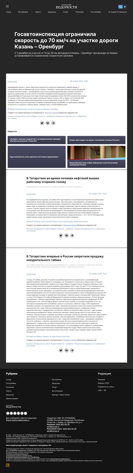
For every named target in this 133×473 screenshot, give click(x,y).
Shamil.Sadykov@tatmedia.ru (17, 420)
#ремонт (30, 221)
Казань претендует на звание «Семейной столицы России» (94, 140)
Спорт (65, 12)
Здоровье (52, 12)
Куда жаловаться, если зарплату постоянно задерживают (34, 157)
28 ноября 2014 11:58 (79, 81)
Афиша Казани (12, 398)
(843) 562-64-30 (63, 424)
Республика (23, 12)
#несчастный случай (43, 221)
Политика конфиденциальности (17, 454)
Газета (38, 12)
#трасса (39, 109)
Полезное (80, 12)
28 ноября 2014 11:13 (98, 274)
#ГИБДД (11, 109)
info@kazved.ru (53, 427)
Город (8, 12)
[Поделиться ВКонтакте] (48, 123)
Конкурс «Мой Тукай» (61, 395)
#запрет (46, 336)
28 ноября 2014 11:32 (98, 194)
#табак (53, 336)
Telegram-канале (51, 113)
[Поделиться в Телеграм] (53, 123)
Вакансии (10, 395)
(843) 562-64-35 (69, 429)
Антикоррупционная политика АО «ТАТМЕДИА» (23, 457)
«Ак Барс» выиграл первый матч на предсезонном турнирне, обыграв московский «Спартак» (35, 140)
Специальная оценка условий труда (19, 455)
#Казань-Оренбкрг (50, 109)
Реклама (101, 380)
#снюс (59, 336)
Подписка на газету (106, 387)
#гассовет (66, 336)
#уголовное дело (66, 221)
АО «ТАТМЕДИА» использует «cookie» (19, 450)
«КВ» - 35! (102, 390)
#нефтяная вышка (81, 221)
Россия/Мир (96, 12)
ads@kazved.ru (53, 431)
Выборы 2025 (103, 383)
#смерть (55, 221)
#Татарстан (31, 336)
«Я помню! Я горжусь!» (117, 12)
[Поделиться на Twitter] (42, 123)
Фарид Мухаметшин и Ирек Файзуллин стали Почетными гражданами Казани (93, 164)
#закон (39, 336)
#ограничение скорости (25, 109)
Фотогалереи (57, 391)
